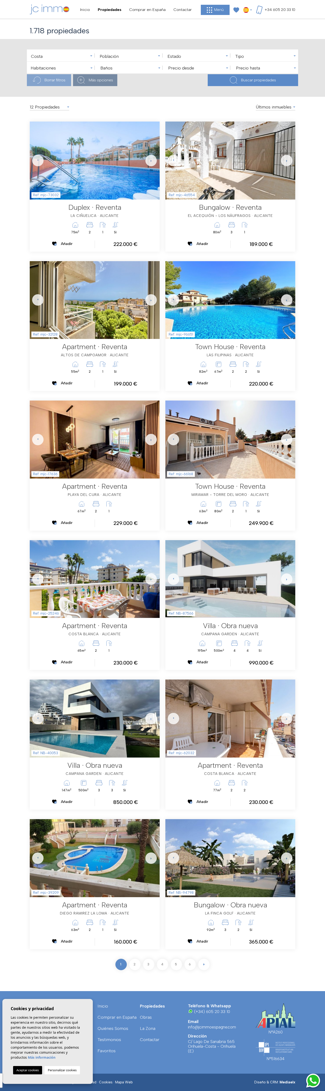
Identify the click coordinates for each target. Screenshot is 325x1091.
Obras (146, 1017)
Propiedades (109, 9)
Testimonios (109, 1039)
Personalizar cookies (62, 1070)
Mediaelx (287, 1082)
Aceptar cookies (27, 1070)
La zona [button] (147, 1028)
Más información (41, 1057)
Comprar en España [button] (147, 9)
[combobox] (61, 55)
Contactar (182, 9)
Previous (34, 161)
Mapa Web (124, 1082)
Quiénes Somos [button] (113, 1028)
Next (150, 161)
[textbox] (62, 56)
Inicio (85, 9)
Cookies (106, 1082)
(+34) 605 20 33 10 (211, 1011)
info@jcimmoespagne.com (212, 1027)
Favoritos (107, 1050)
